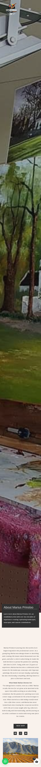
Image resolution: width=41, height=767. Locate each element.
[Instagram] (20, 733)
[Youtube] (25, 733)
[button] (29, 9)
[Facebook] (15, 733)
